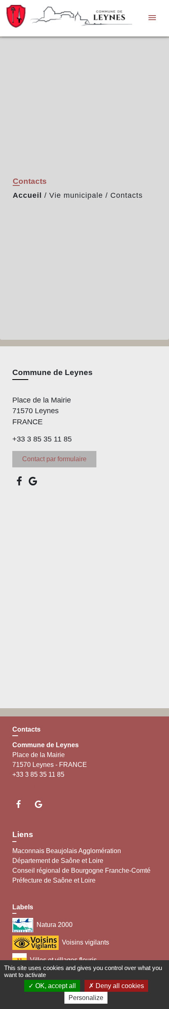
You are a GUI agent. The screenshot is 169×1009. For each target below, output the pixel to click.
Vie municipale (76, 195)
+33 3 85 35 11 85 (42, 439)
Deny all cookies (119, 985)
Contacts (126, 195)
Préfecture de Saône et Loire (54, 880)
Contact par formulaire (54, 458)
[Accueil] (58, 18)
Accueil (27, 195)
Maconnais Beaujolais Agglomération (66, 850)
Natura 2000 (55, 924)
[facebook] (19, 481)
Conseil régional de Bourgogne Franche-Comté (81, 870)
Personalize (86, 997)
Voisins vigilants (85, 942)
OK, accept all (55, 985)
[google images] (33, 481)
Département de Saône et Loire (57, 860)
